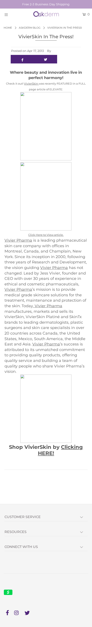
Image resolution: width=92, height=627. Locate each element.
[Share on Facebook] (22, 59)
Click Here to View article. (46, 234)
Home (8, 27)
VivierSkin (31, 83)
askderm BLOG (29, 27)
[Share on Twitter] (45, 59)
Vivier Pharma (18, 240)
